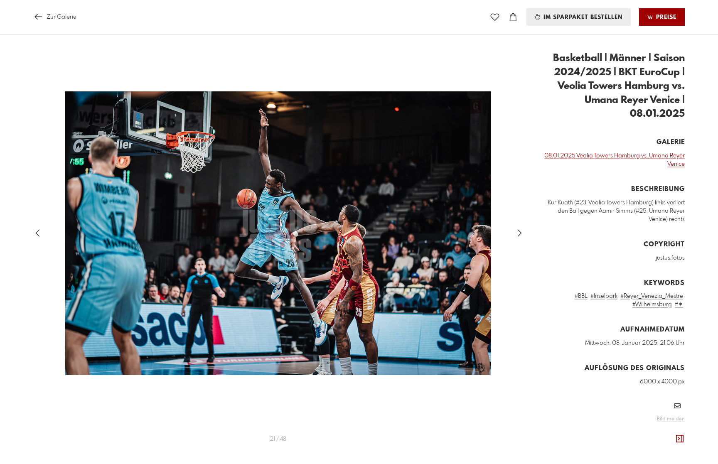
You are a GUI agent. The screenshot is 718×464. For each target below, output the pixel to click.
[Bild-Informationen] (680, 439)
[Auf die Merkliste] (495, 17)
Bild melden (671, 419)
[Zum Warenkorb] (513, 17)
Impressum (638, 430)
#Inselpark (603, 296)
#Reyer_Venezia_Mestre (651, 296)
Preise (665, 17)
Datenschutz (670, 430)
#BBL (581, 296)
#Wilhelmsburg (652, 304)
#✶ (679, 304)
